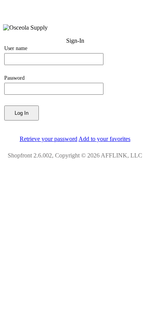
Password (14, 78)
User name (15, 48)
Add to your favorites (104, 139)
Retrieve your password (48, 139)
